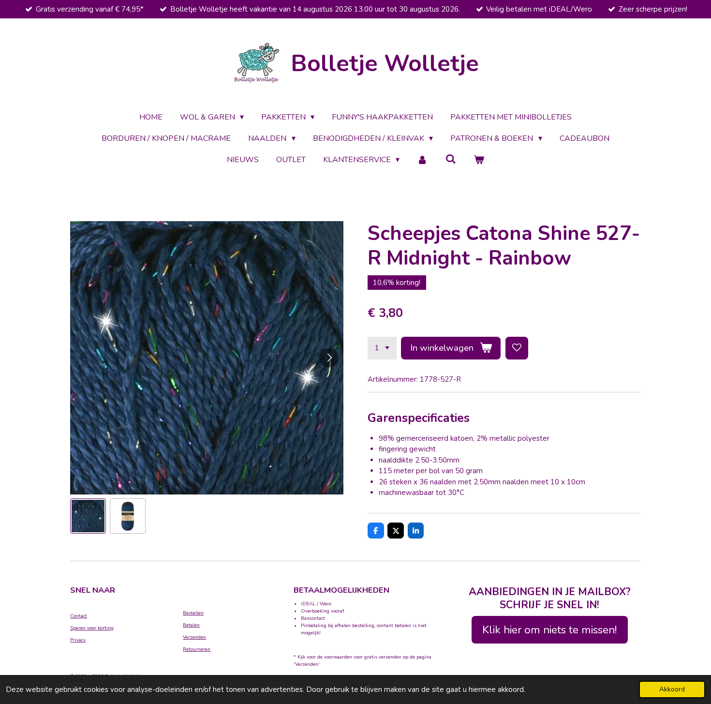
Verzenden (194, 637)
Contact (78, 616)
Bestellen (193, 613)
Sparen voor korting (92, 628)
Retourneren (196, 649)
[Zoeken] (450, 159)
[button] (88, 516)
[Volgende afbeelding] (329, 357)
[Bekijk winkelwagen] (478, 159)
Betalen (191, 625)
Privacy (78, 640)
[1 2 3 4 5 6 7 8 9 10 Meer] (382, 348)
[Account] (422, 159)
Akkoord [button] (672, 689)
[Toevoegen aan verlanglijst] (516, 348)
